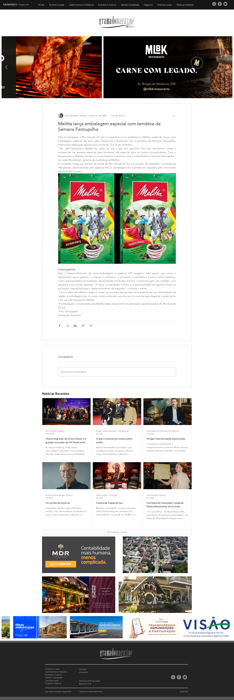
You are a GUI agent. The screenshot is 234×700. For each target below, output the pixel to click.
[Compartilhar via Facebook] (59, 325)
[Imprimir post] (90, 325)
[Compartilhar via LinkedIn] (75, 325)
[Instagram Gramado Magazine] (214, 4)
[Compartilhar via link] (83, 325)
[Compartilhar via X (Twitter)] (67, 325)
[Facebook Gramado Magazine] (220, 4)
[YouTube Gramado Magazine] (225, 4)
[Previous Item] (6, 67)
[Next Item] (227, 67)
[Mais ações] (174, 115)
